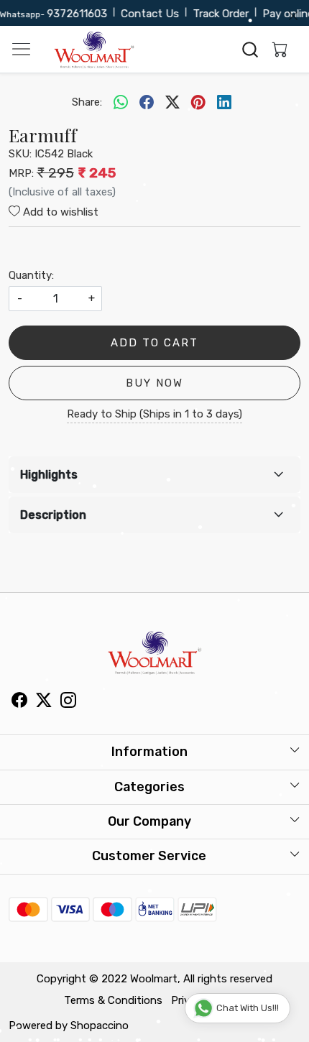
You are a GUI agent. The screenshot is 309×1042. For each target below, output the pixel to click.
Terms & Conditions (113, 1000)
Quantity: (31, 275)
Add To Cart (154, 342)
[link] (250, 49)
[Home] (94, 49)
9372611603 (72, 13)
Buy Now (154, 383)
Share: (87, 102)
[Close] (293, 16)
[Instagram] (68, 702)
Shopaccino (99, 1025)
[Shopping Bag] (276, 50)
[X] (44, 702)
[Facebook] (19, 702)
